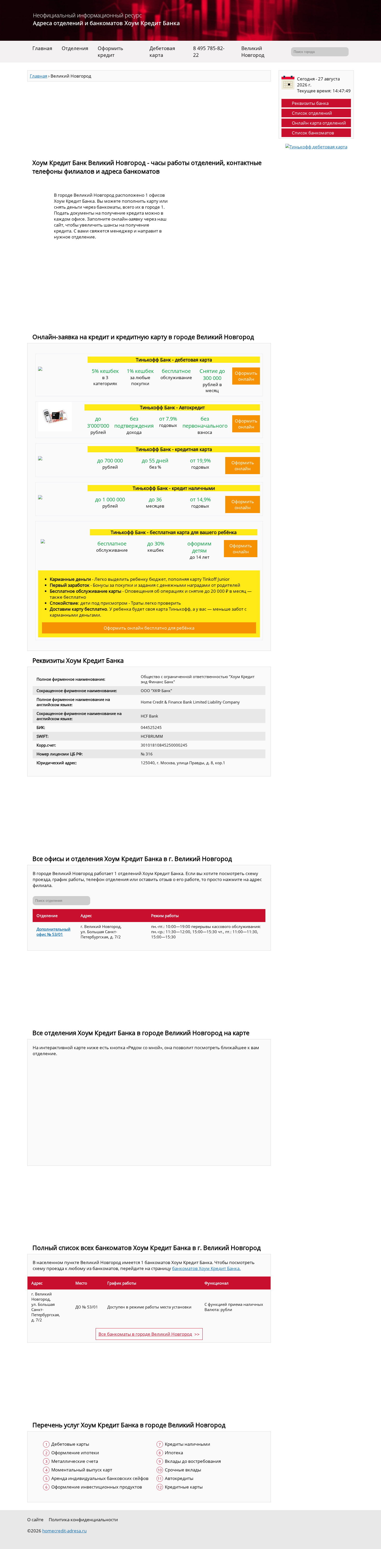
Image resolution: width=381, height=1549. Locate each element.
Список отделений (312, 113)
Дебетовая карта (162, 51)
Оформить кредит (110, 51)
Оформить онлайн (246, 376)
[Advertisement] (149, 117)
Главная (42, 48)
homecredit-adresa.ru (64, 1531)
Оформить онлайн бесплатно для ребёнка (149, 628)
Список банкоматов (313, 133)
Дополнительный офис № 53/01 (53, 931)
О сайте (35, 1520)
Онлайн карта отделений (319, 123)
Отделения (75, 48)
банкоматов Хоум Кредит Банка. (206, 1268)
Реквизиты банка (310, 103)
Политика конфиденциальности (83, 1520)
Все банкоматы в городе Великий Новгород (145, 1334)
